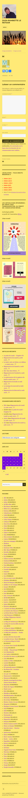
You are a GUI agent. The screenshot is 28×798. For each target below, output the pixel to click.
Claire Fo (6, 532)
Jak (5, 589)
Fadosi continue (9, 558)
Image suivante (17, 51)
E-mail (4, 125)
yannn (6, 418)
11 (7, 461)
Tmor (5, 754)
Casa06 (6, 517)
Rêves (19, 214)
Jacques (6, 587)
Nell (5, 708)
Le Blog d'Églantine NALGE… (13, 617)
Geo (5, 576)
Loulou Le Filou (8, 661)
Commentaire (7, 94)
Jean (5, 593)
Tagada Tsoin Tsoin (10, 750)
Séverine (6, 747)
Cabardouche (8, 513)
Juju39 (6, 604)
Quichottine (7, 732)
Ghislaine (7, 580)
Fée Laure (7, 567)
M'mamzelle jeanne (10, 667)
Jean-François (8, 595)
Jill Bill (6, 598)
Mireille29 (7, 693)
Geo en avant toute (9, 578)
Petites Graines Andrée (11, 724)
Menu (4, 27)
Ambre (6, 500)
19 (10, 464)
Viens (5, 756)
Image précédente (7, 51)
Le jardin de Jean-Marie (11, 639)
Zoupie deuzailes (9, 767)
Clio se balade (8, 537)
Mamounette (8, 676)
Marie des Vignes (9, 687)
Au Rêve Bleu (8, 504)
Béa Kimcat (7, 506)
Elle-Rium (7, 550)
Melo (5, 691)
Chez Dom (7, 524)
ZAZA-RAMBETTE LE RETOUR (9, 793)
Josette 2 (6, 602)
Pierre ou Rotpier (9, 726)
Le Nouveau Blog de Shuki (12, 641)
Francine (6, 571)
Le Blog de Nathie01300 (11, 621)
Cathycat (6, 521)
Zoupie (6, 765)
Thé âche (6, 752)
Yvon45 (6, 763)
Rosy (5, 745)
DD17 (5, 405)
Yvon (5, 760)
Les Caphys (7, 654)
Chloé (5, 526)
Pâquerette (7, 719)
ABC (5, 498)
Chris (5, 528)
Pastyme (6, 721)
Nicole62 (6, 713)
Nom (4, 117)
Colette (6, 539)
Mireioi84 (7, 697)
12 (10, 461)
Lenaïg (6, 647)
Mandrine (7, 684)
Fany (5, 565)
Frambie (6, 569)
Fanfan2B (7, 561)
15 (20, 461)
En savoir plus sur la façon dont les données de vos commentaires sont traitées (12, 148)
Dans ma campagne (10, 541)
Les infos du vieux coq (10, 656)
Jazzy (5, 591)
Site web (5, 132)
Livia (5, 658)
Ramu (5, 734)
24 (4, 468)
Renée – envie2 (8, 739)
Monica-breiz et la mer (11, 702)
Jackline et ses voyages (11, 584)
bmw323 (6, 511)
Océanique (7, 717)
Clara (5, 535)
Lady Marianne (8, 615)
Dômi (5, 545)
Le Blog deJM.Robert (10, 630)
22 (21, 464)
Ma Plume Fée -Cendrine (11, 669)
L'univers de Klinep (10, 608)
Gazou (6, 574)
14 (17, 461)
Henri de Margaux (9, 582)
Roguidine (7, 741)
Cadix (5, 515)
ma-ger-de (7, 674)
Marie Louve (7, 689)
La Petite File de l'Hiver (11, 613)
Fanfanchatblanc (9, 563)
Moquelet (7, 704)
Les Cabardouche (9, 652)
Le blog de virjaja (9, 628)
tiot (5, 422)
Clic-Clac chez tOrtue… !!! (11, 371)
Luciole (6, 663)
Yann (5, 758)
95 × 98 (10, 75)
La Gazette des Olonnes (11, 611)
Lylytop (6, 665)
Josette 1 (6, 600)
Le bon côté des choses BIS (12, 637)
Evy (5, 556)
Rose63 (6, 743)
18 (7, 464)
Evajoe (6, 554)
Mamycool (7, 678)
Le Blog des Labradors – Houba (13, 632)
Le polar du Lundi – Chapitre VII (13, 355)
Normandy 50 (8, 715)
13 (14, 461)
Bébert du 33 (7, 508)
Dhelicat (6, 543)
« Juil (6, 474)
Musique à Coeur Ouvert (11, 706)
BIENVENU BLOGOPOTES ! (10, 783)
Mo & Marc (7, 700)
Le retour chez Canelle (10, 645)
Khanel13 (6, 606)
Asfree (6, 502)
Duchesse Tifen (8, 548)
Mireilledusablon (9, 695)
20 (14, 464)
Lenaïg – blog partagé (10, 650)
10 (4, 461)
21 (17, 464)
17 (4, 464)
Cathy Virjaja (8, 519)
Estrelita (6, 552)
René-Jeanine (8, 737)
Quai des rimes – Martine (11, 728)
